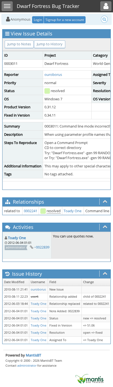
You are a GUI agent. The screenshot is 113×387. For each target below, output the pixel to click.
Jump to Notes (19, 44)
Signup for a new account (65, 19)
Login (38, 19)
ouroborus (53, 74)
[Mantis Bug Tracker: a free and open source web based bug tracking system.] (89, 378)
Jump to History (50, 44)
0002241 (30, 210)
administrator (26, 365)
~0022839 (41, 247)
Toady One (72, 210)
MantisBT (33, 355)
